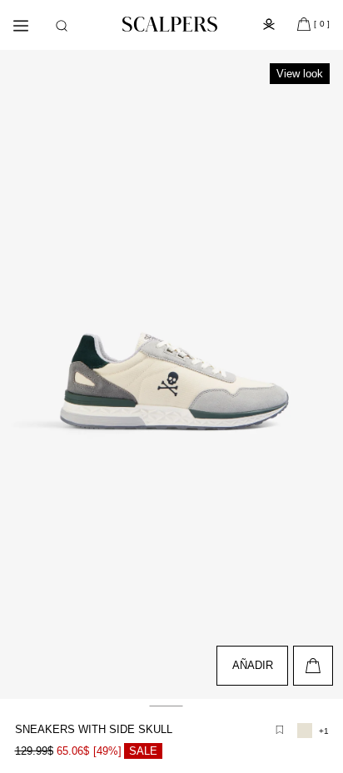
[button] (61, 26)
